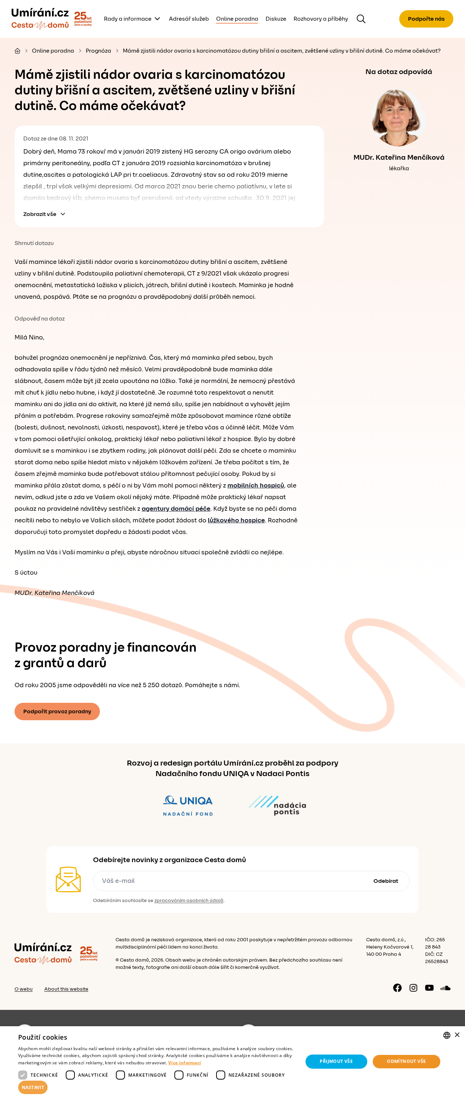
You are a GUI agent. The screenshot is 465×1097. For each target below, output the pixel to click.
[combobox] (446, 1035)
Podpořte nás (426, 19)
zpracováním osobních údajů (188, 901)
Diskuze (276, 19)
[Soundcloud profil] (445, 988)
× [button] (457, 1035)
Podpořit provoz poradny (57, 711)
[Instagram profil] (413, 988)
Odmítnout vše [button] (406, 1061)
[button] (156, 1088)
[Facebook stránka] (397, 988)
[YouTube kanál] (429, 988)
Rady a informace (127, 19)
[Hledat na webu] (361, 19)
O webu (24, 989)
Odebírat (385, 881)
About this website (66, 989)
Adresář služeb (189, 19)
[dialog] (232, 1061)
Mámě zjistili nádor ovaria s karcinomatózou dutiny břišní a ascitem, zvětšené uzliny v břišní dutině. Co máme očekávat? (282, 51)
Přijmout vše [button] (336, 1061)
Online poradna (237, 19)
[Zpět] (40, 19)
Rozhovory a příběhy (321, 19)
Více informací (184, 1063)
